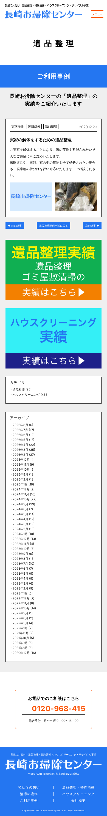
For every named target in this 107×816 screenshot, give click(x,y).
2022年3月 (20, 623)
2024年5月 (20, 514)
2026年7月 (20, 430)
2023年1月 (20, 593)
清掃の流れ (29, 794)
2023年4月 (20, 578)
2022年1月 (20, 628)
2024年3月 (20, 524)
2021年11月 (21, 633)
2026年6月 (20, 435)
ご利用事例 (29, 800)
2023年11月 (21, 544)
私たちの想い (29, 787)
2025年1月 (20, 484)
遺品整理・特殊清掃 (78, 787)
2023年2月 (20, 588)
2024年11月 (21, 494)
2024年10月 (21, 499)
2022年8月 (20, 618)
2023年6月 (20, 569)
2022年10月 (21, 608)
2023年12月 (21, 539)
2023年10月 (21, 549)
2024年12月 (21, 489)
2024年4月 (20, 519)
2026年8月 (20, 425)
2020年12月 (21, 653)
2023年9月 (20, 554)
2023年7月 (20, 564)
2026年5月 (20, 440)
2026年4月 (20, 445)
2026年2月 (20, 455)
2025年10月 (21, 469)
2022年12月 (21, 598)
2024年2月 (20, 529)
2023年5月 (20, 573)
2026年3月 (20, 450)
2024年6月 (20, 509)
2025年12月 (21, 460)
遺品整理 (19, 390)
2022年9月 (20, 613)
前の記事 (16, 225)
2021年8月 (20, 648)
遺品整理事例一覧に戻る (53, 225)
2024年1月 (20, 534)
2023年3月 (20, 583)
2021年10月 (21, 638)
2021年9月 (20, 643)
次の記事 (90, 225)
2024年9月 (20, 504)
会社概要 (78, 800)
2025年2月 (20, 479)
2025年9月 (20, 474)
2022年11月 (21, 603)
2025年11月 (21, 464)
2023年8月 (20, 559)
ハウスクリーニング (26, 395)
